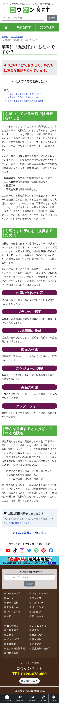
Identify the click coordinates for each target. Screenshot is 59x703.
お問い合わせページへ (19, 522)
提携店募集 (12, 653)
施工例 (35, 630)
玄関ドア (36, 611)
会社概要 (11, 643)
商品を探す (24, 27)
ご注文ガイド (13, 630)
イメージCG (13, 639)
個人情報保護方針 (16, 648)
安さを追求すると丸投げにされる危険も (26, 100)
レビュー (11, 634)
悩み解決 (36, 639)
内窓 (9, 616)
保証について (39, 634)
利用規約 (36, 643)
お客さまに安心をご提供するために (24, 97)
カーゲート (12, 598)
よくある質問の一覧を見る (29, 533)
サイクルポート (40, 593)
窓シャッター (39, 616)
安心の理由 (47, 27)
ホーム (5, 36)
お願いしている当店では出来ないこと (25, 93)
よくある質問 (17, 36)
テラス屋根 (12, 602)
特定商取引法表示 (41, 648)
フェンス (36, 598)
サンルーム (12, 607)
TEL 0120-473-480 (29, 674)
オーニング (38, 607)
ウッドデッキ (13, 611)
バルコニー (38, 602)
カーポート (12, 593)
